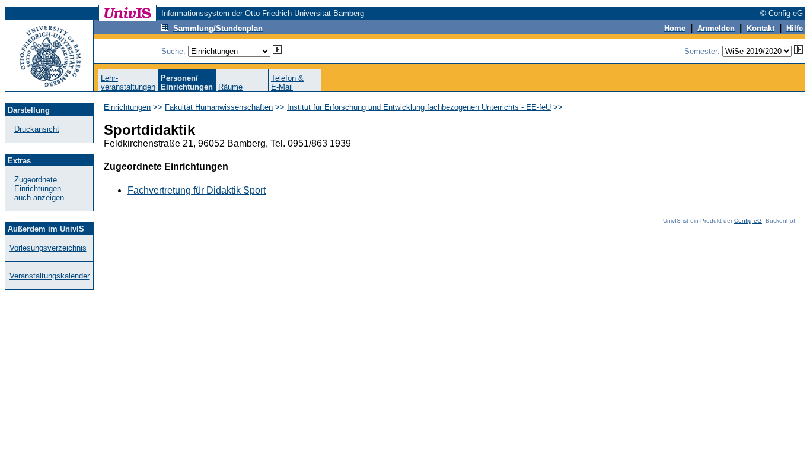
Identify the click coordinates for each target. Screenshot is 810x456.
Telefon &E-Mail (287, 82)
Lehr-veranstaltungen (128, 82)
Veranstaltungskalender (49, 275)
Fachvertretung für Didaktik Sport (196, 190)
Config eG (748, 220)
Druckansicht (36, 129)
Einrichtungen (127, 107)
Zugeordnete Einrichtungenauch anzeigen (39, 188)
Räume (230, 87)
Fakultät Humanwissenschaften (219, 107)
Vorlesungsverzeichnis (48, 247)
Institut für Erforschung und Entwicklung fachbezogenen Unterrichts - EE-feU (419, 107)
